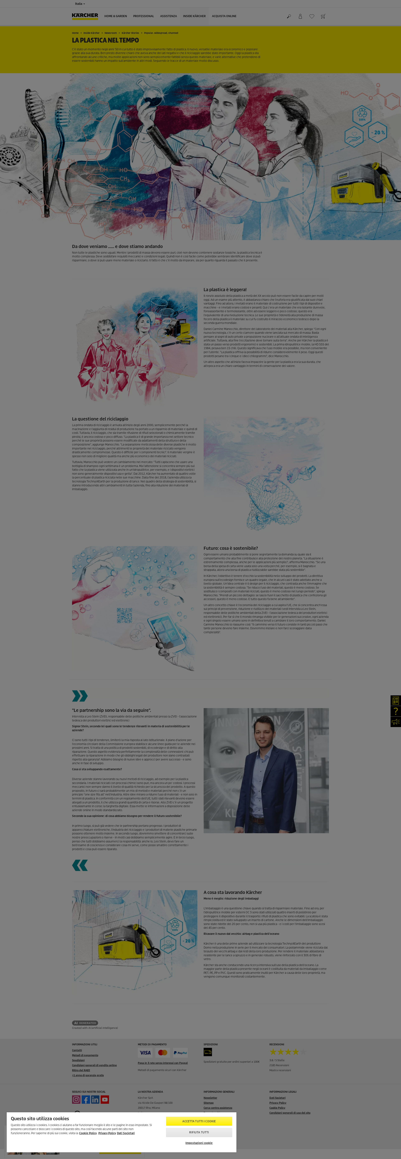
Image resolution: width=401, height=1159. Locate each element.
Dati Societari (126, 1133)
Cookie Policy (88, 1133)
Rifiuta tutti (199, 1132)
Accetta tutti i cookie (199, 1121)
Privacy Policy (107, 1133)
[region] (121, 1132)
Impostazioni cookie (199, 1143)
